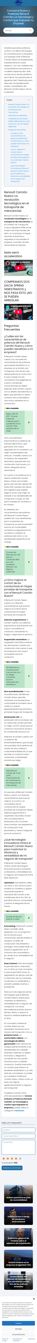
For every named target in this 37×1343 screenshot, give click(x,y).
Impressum (31, 1339)
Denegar (18, 1329)
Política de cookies (5, 1339)
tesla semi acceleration (17, 115)
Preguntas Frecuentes (17, 130)
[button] (34, 1299)
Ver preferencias (18, 1334)
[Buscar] (30, 30)
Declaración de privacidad (17, 1339)
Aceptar (18, 1323)
